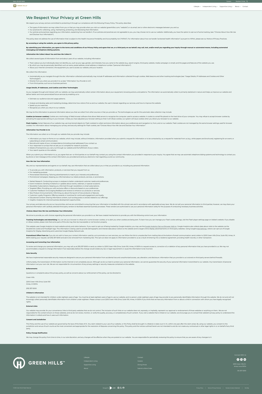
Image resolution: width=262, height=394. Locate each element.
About (237, 6)
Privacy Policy (199, 388)
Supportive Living (226, 6)
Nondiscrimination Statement (233, 388)
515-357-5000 (241, 371)
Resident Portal (240, 1)
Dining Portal (142, 365)
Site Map (247, 388)
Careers (228, 1)
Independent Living (209, 6)
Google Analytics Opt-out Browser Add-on (161, 226)
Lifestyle (196, 6)
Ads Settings (202, 229)
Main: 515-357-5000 (19, 1)
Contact (245, 6)
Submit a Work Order (145, 368)
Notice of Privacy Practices (214, 388)
